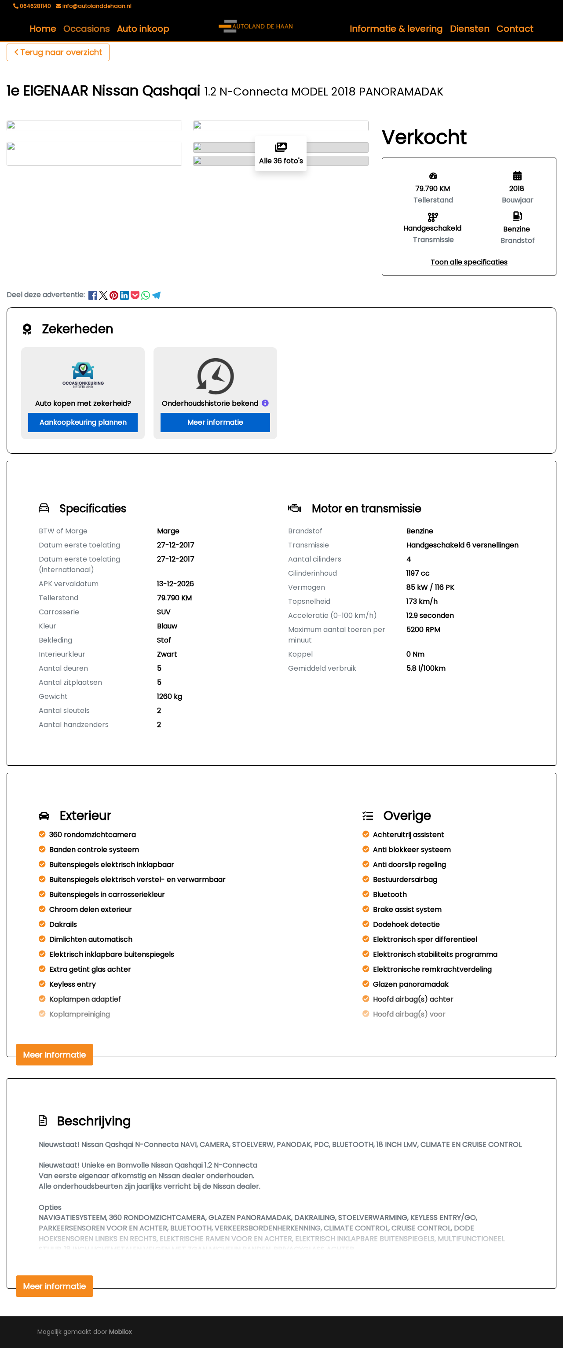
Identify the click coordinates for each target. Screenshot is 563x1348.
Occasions (86, 28)
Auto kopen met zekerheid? (83, 403)
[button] (469, 262)
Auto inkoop (143, 28)
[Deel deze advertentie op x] (103, 295)
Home (42, 28)
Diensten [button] (470, 28)
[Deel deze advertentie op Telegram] (156, 295)
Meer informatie (215, 422)
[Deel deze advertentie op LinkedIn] (125, 295)
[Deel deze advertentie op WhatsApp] (146, 295)
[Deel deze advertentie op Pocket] (136, 295)
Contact (515, 28)
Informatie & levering (396, 28)
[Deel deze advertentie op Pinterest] (115, 295)
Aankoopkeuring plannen (83, 422)
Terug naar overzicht (61, 52)
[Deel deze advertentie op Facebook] (93, 295)
